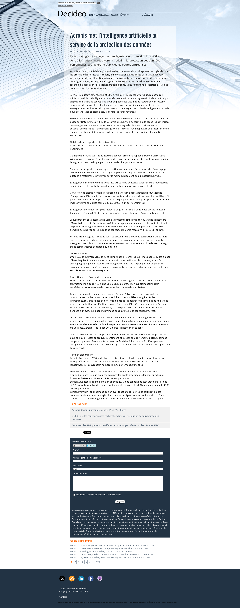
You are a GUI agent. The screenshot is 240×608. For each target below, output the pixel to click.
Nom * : (76, 450)
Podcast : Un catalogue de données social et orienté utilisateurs (104, 554)
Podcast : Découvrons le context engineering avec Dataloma (102, 548)
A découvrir (147, 14)
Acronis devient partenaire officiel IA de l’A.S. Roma (99, 409)
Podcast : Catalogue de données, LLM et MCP (94, 551)
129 (98, 562)
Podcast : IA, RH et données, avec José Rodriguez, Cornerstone (103, 557)
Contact (63, 597)
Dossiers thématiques (120, 14)
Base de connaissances (99, 14)
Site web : (77, 465)
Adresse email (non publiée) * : (87, 457)
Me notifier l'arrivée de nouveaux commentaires (98, 494)
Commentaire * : (80, 473)
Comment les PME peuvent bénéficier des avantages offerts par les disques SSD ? (115, 425)
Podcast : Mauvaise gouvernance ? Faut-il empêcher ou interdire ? (105, 545)
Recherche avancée (65, 6)
